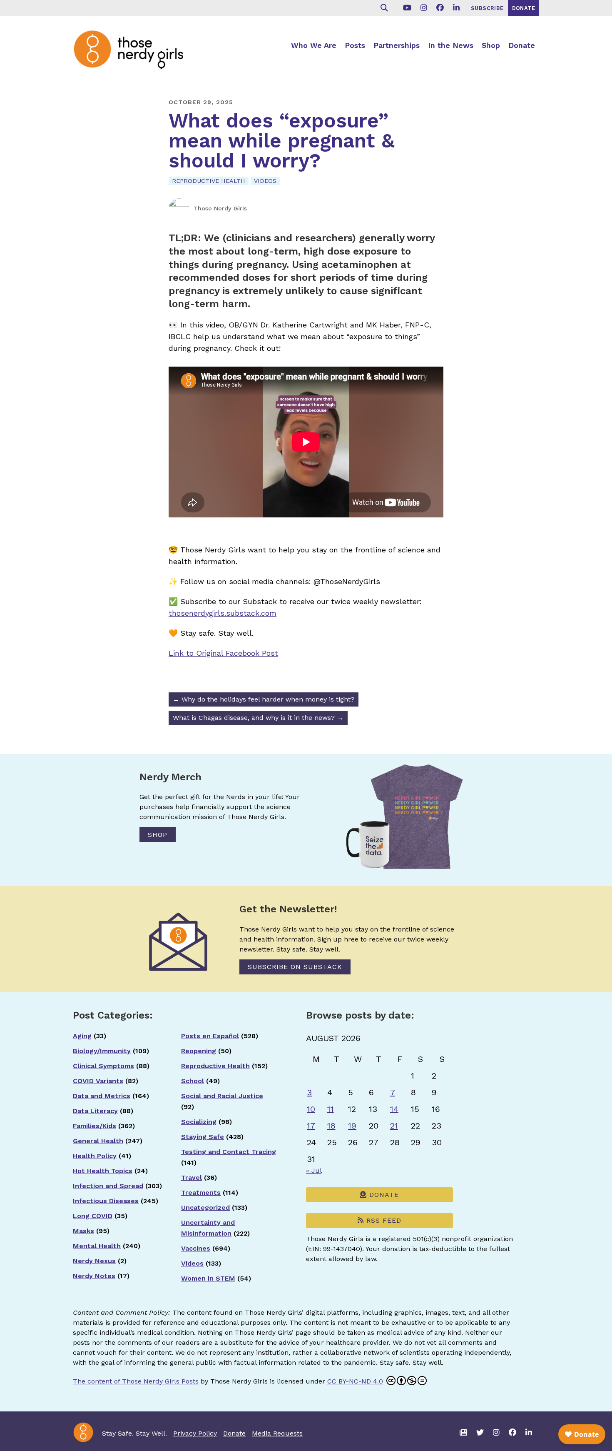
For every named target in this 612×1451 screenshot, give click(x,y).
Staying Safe (202, 1137)
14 (394, 1109)
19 (352, 1126)
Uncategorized (205, 1207)
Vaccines (195, 1248)
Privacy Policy (195, 1433)
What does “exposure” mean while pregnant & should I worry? (282, 140)
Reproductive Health (208, 180)
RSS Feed (382, 1220)
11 (330, 1109)
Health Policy (95, 1156)
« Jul (313, 1170)
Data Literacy (95, 1111)
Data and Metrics (101, 1096)
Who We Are (313, 45)
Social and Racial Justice (222, 1096)
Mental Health (97, 1246)
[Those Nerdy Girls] (135, 49)
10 (311, 1109)
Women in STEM (208, 1278)
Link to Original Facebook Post (223, 653)
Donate (521, 45)
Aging (82, 1036)
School (192, 1081)
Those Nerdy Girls (220, 208)
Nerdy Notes (94, 1276)
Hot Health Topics (102, 1171)
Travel (191, 1177)
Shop (491, 45)
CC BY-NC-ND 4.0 (355, 1381)
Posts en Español (210, 1036)
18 (331, 1126)
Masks (83, 1231)
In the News (450, 45)
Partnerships (396, 45)
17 (311, 1126)
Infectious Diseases (106, 1201)
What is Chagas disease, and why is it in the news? (258, 718)
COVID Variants (98, 1081)
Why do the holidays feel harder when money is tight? (263, 699)
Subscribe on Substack (295, 967)
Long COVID (92, 1216)
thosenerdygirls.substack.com (222, 613)
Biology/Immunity (102, 1051)
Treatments (201, 1192)
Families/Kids (94, 1126)
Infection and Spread (108, 1186)
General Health (98, 1141)
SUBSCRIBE (487, 8)
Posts (355, 45)
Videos (265, 180)
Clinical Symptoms (103, 1066)
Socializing (198, 1122)
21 (394, 1126)
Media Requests (277, 1433)
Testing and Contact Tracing (228, 1152)
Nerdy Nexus (94, 1261)
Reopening (198, 1051)
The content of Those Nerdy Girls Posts (136, 1381)
